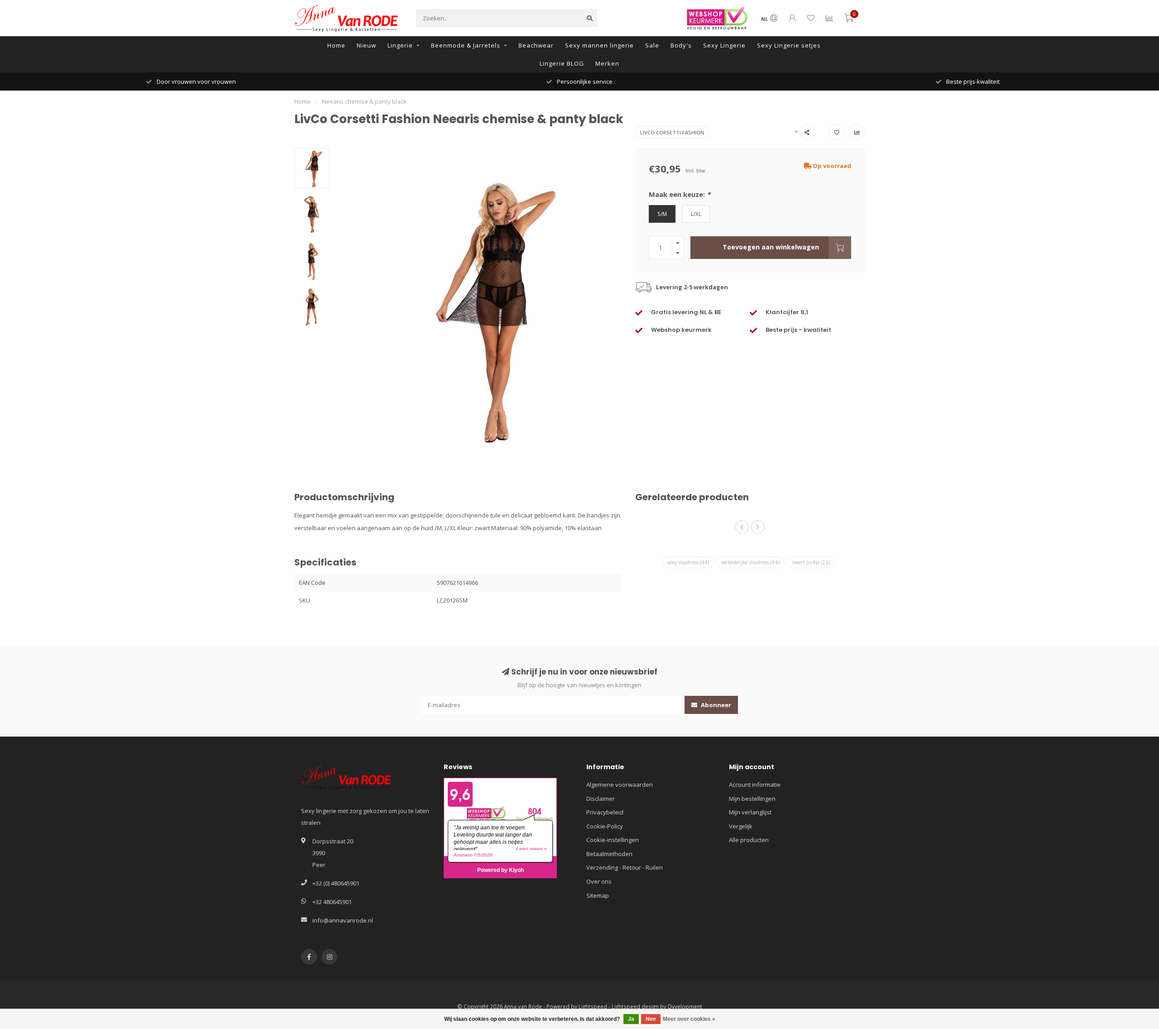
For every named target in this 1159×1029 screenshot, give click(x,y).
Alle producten (749, 840)
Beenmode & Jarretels (465, 45)
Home (336, 45)
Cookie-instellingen (612, 840)
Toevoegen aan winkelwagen (771, 247)
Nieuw (366, 45)
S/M (662, 213)
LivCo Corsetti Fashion (672, 132)
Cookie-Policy (604, 826)
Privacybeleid (604, 812)
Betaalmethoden (609, 854)
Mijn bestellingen (752, 798)
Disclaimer (600, 798)
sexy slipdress (688, 562)
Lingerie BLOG (562, 63)
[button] (742, 527)
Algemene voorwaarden (619, 784)
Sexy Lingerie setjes (789, 45)
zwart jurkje (811, 562)
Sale (652, 45)
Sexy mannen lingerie (599, 45)
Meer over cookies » (689, 1019)
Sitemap (597, 895)
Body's (681, 45)
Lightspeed (593, 1006)
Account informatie (755, 784)
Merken (607, 63)
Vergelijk (740, 826)
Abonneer (715, 705)
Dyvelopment (685, 1006)
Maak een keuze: (679, 194)
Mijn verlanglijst (750, 812)
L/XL (696, 213)
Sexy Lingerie (724, 45)
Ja (631, 1019)
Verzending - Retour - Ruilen (624, 867)
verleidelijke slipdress (750, 562)
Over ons (599, 881)
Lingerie (400, 45)
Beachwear (536, 45)
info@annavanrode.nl (342, 920)
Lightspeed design (635, 1006)
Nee (651, 1019)
